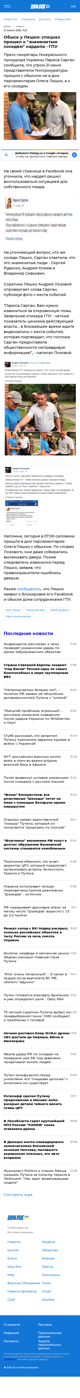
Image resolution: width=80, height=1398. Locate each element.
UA (73, 6)
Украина (20, 26)
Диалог (7, 26)
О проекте (12, 1324)
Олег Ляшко (13, 610)
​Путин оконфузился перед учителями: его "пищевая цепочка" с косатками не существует (36, 1079)
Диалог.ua (10, 1359)
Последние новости (28, 633)
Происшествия (35, 610)
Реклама (45, 1324)
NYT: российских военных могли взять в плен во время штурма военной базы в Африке (32, 760)
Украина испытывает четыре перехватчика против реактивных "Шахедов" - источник (33, 890)
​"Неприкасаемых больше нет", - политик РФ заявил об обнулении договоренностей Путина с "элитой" (35, 694)
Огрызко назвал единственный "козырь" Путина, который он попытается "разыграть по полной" (34, 823)
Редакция (11, 1333)
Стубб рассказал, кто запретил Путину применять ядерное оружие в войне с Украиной (37, 739)
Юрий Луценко (60, 610)
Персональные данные (50, 1334)
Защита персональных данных (49, 1344)
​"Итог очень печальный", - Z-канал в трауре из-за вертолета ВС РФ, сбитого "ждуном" (35, 978)
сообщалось (29, 589)
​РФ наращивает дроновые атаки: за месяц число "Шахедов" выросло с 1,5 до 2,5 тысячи (36, 911)
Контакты (11, 1341)
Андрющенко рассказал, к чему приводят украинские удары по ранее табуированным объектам (32, 648)
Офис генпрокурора (18, 616)
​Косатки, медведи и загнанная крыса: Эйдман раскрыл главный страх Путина (36, 957)
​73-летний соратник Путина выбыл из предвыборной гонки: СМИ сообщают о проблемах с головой (37, 1016)
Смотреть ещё (18, 1195)
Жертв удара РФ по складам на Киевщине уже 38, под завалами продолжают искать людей (32, 1058)
